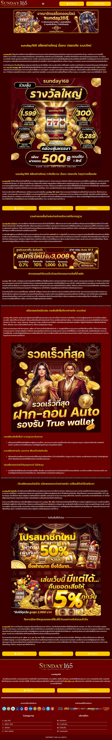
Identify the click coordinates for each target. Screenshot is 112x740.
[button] (43, 4)
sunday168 (56, 674)
